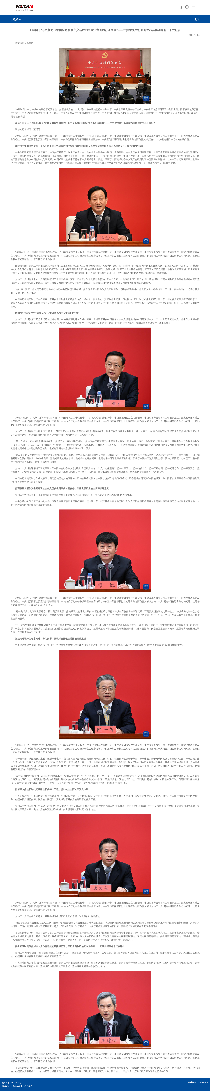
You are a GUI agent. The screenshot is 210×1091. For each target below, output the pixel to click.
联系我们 (192, 1082)
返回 (197, 19)
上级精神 (16, 19)
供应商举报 (203, 1082)
